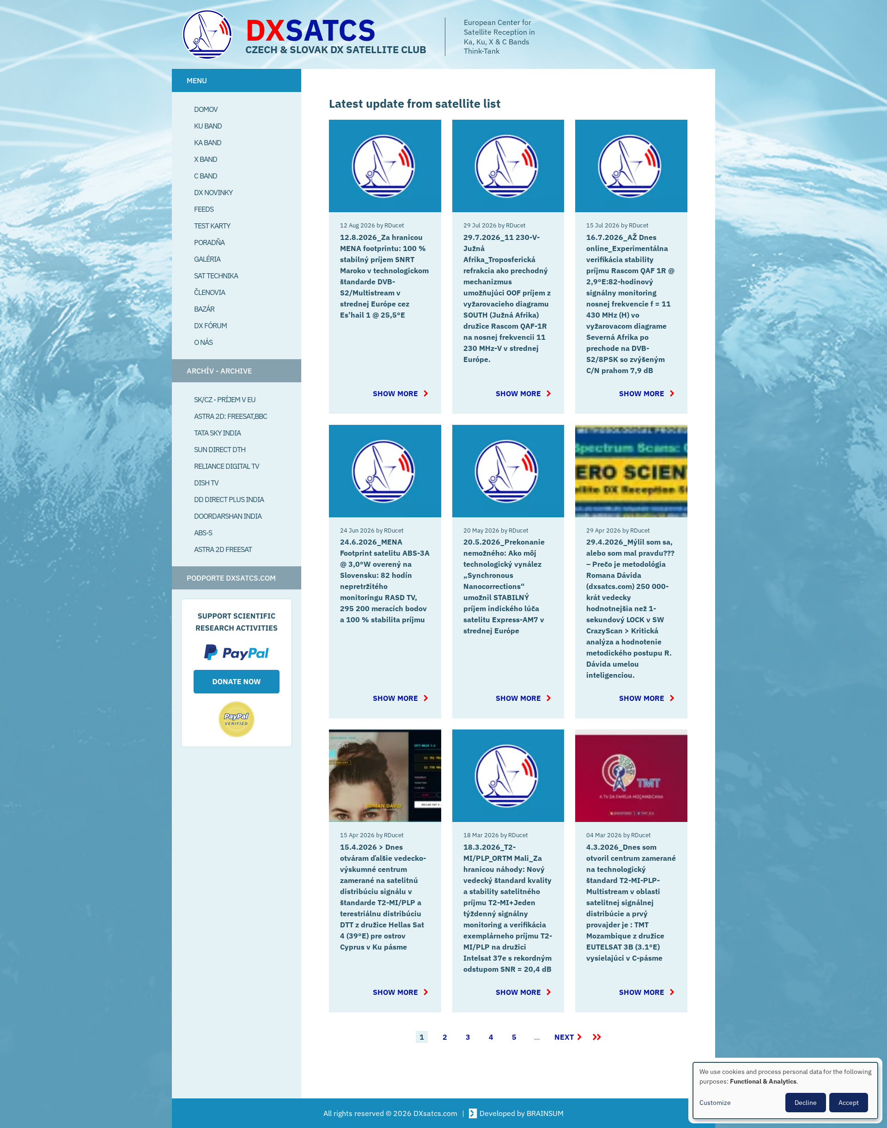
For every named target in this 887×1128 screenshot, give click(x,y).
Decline (806, 1102)
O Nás (203, 342)
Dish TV (206, 482)
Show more (401, 393)
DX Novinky (213, 192)
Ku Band (208, 125)
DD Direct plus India (229, 499)
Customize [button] (715, 1102)
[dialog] (785, 1090)
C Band (205, 175)
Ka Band (207, 142)
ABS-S (203, 532)
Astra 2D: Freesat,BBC (230, 416)
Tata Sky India (217, 432)
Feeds (203, 209)
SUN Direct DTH (219, 449)
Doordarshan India (227, 516)
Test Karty (212, 225)
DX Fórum (210, 325)
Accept (848, 1102)
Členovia (209, 292)
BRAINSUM (545, 1113)
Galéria (207, 259)
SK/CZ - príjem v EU (224, 399)
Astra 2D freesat (223, 549)
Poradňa (209, 242)
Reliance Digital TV (226, 466)
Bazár (204, 308)
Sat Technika (216, 275)
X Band (205, 159)
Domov (206, 109)
